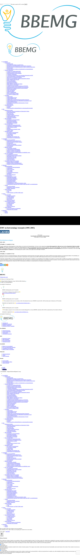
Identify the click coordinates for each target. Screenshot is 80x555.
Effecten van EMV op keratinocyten (13, 465)
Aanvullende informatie (9, 418)
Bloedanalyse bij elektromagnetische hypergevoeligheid (17, 401)
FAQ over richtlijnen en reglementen (14, 522)
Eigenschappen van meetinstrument (13, 451)
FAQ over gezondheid (9, 467)
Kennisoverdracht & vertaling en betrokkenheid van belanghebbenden (20, 382)
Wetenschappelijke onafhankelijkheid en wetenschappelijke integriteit (20, 422)
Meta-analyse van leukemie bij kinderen (14, 391)
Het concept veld (10, 427)
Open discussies (10, 460)
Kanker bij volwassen (11, 473)
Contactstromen (10, 448)
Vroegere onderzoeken (6, 331)
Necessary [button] (2, 543)
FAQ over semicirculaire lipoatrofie (8, 347)
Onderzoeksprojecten (6, 330)
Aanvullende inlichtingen (7, 333)
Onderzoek (4, 479)
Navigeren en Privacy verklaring (8, 326)
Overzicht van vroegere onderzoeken (14, 385)
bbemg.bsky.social (4, 277)
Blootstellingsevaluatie (11, 494)
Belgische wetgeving (11, 513)
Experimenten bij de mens (12, 495)
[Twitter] (3, 265)
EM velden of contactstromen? (12, 446)
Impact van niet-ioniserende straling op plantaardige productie (18, 392)
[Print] (7, 265)
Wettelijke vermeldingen (6, 325)
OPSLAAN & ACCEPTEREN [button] (6, 553)
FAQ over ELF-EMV (6, 340)
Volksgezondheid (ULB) (11, 412)
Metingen (9, 442)
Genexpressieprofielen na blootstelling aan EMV (16, 390)
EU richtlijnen (9, 518)
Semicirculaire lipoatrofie (11, 403)
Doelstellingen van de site (7, 323)
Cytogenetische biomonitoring (12, 486)
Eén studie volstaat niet (11, 488)
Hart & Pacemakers (10, 472)
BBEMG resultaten (8, 461)
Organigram (9, 419)
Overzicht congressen (11, 500)
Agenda (3, 355)
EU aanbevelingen (10, 511)
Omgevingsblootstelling (11, 493)
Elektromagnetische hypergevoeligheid (14, 387)
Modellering (9, 487)
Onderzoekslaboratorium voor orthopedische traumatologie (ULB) (19, 414)
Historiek (8, 420)
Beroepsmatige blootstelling (12, 435)
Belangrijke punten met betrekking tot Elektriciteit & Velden (18, 425)
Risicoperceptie (10, 381)
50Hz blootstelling (5, 339)
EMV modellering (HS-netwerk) (13, 393)
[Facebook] (1, 265)
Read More (8, 531)
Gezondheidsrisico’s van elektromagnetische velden (16, 497)
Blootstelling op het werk (11, 470)
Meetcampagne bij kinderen (12, 396)
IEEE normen (9, 512)
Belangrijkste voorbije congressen (13, 501)
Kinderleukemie (10, 456)
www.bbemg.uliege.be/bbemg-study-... (23, 303)
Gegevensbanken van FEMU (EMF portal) (15, 506)
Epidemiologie (9, 482)
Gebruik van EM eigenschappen (13, 429)
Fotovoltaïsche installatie (11, 447)
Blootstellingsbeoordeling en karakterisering (15, 378)
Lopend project (7, 376)
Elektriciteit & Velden (6, 338)
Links (8, 505)
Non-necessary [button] (3, 549)
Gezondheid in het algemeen (7, 348)
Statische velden (10, 444)
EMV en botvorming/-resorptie (12, 407)
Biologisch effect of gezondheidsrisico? (14, 476)
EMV (3, 423)
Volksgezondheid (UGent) (12, 411)
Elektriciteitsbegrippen (11, 426)
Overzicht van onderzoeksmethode (13, 481)
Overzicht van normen (11, 509)
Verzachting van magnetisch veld (13, 450)
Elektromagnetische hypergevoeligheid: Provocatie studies (18, 400)
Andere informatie (5, 356)
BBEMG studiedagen (11, 502)
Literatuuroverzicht (8, 489)
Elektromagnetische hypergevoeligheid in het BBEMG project (18, 466)
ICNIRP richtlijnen (10, 510)
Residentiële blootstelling (11, 434)
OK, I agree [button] (2, 531)
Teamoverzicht (5, 332)
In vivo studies (9, 484)
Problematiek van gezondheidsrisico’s (14, 454)
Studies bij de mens (10, 483)
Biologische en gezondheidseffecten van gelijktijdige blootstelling (19, 379)
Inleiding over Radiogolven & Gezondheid (15, 477)
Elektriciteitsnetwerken (11, 430)
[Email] (5, 265)
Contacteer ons (5, 322)
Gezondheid (4, 452)
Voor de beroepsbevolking (7, 361)
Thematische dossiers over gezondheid (12, 474)
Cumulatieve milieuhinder (12, 388)
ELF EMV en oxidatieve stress (12, 408)
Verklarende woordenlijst (11, 431)
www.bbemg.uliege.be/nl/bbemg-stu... (21, 311)
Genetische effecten (10, 405)
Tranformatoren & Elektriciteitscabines (14, 439)
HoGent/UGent (10, 417)
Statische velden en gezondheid (8, 349)
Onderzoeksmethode (6, 354)
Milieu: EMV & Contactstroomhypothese (14, 397)
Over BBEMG (5, 375)
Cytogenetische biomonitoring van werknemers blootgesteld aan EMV (20, 389)
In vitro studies (9, 485)
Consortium (7, 409)
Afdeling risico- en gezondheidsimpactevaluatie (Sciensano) (18, 413)
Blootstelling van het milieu (12, 436)
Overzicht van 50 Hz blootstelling (13, 433)
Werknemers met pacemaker (12, 523)
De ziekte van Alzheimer (11, 457)
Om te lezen (9, 504)
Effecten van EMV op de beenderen (13, 464)
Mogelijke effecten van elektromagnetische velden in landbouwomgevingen (21, 380)
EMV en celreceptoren (11, 394)
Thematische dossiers (6, 341)
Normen (3, 507)
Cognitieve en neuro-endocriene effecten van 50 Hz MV (17, 399)
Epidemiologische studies (11, 490)
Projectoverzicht (10, 377)
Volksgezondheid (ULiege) (12, 415)
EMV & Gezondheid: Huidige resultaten (14, 455)
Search (26, 4)
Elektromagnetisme (10, 428)
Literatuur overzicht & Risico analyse (14, 386)
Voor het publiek (5, 360)
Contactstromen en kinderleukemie (13, 463)
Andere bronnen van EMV (12, 441)
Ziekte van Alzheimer (11, 404)
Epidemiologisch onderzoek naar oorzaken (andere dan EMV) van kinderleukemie (22, 498)
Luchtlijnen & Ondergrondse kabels (13, 438)
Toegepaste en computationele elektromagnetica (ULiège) (17, 416)
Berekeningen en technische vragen (13, 443)
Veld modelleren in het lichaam (12, 398)
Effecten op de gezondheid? (7, 346)
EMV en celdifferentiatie (11, 406)
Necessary (3, 544)
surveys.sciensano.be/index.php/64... (9, 293)
